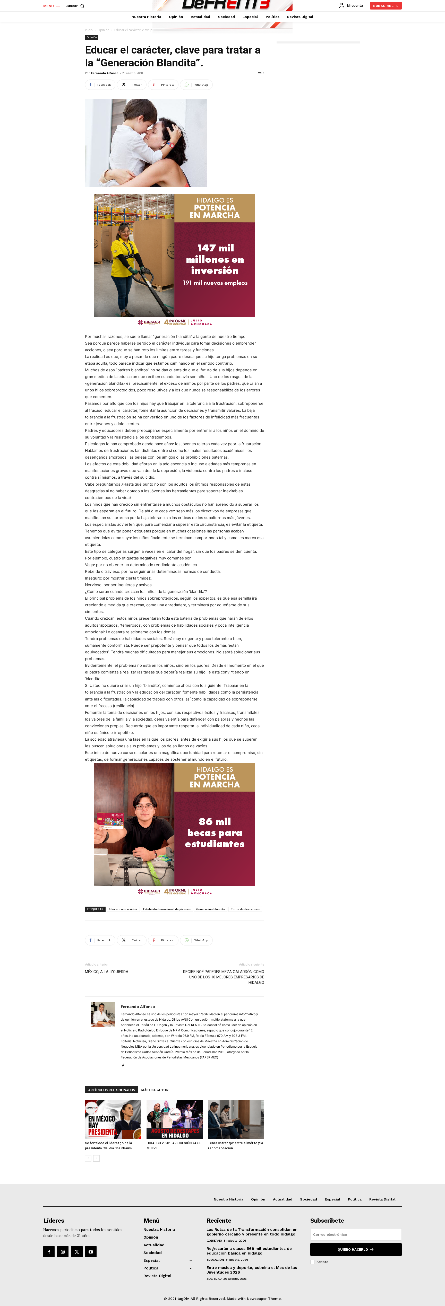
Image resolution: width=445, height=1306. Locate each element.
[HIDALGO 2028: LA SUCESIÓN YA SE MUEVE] (175, 1119)
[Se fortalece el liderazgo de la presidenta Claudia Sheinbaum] (113, 1119)
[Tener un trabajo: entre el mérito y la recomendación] (236, 1119)
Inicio (89, 30)
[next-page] (96, 1158)
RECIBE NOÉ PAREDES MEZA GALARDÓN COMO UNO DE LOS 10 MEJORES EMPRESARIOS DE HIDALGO (223, 977)
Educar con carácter (123, 909)
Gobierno (214, 1240)
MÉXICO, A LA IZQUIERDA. (107, 971)
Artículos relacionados (111, 1089)
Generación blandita (210, 909)
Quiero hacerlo (353, 1249)
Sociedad (214, 1279)
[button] (76, 5)
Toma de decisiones (245, 909)
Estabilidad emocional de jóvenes (167, 909)
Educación (215, 1259)
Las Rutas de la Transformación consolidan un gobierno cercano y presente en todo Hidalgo (252, 1232)
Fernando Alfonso (104, 73)
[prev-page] (88, 1158)
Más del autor (154, 1089)
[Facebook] (125, 1066)
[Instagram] (63, 1251)
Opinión (103, 30)
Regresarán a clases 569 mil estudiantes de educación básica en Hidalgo (249, 1251)
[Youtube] (91, 1251)
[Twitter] (76, 1251)
